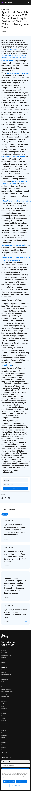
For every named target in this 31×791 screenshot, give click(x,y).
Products (3, 650)
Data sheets (4, 711)
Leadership (4, 747)
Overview (3, 669)
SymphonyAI (6, 365)
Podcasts (3, 715)
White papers (4, 723)
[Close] (28, 771)
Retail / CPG (4, 652)
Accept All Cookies (9, 781)
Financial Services (6, 655)
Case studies (4, 708)
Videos (3, 718)
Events (3, 737)
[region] (15, 779)
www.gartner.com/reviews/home (15, 245)
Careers (3, 749)
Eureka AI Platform (6, 689)
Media (3, 662)
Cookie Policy (5, 777)
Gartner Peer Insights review (13, 157)
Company (3, 728)
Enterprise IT (4, 660)
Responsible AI (5, 696)
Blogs (2, 706)
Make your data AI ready (7, 691)
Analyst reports (5, 703)
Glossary (3, 713)
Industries (4, 667)
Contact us (4, 752)
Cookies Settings (15, 785)
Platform (3, 686)
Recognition (4, 742)
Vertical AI (3, 732)
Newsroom (4, 735)
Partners (3, 745)
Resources (4, 701)
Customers (4, 740)
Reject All (21, 781)
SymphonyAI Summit (13, 50)
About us (3, 730)
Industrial (3, 657)
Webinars (3, 720)
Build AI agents (5, 694)
